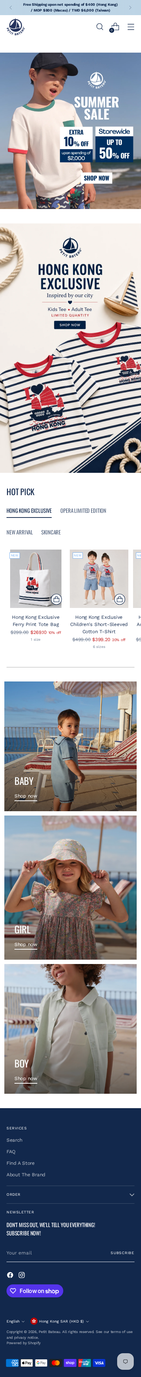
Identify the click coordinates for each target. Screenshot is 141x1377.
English (13, 1321)
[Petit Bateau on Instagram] (22, 1276)
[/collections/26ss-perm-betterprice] (70, 131)
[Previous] (11, 7)
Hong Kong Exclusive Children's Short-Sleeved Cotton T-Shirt (99, 624)
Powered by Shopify (23, 1343)
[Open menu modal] (130, 26)
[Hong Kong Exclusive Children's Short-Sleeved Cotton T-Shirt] (99, 579)
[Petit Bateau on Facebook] (11, 1276)
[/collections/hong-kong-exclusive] (70, 348)
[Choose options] (56, 599)
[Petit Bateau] (16, 26)
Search (14, 1140)
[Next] (130, 7)
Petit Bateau (49, 1331)
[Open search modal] (99, 26)
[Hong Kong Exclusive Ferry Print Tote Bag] (36, 579)
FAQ (11, 1151)
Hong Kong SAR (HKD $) (61, 1321)
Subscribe (122, 1253)
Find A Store (21, 1163)
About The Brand (26, 1174)
